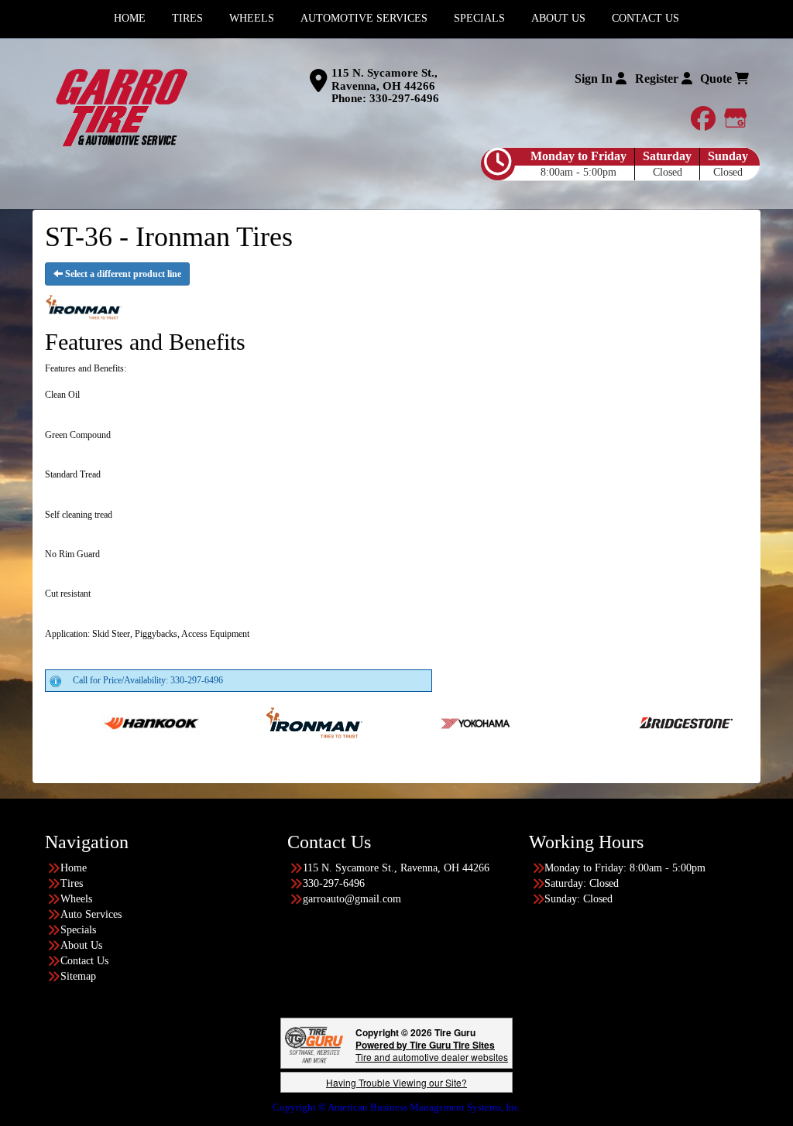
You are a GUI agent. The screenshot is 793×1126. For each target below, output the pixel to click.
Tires (71, 883)
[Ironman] (278, 722)
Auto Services (91, 914)
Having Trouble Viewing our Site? (396, 1082)
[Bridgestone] (651, 722)
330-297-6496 (404, 98)
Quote (717, 78)
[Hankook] (116, 722)
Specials (78, 930)
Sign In (595, 78)
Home (73, 868)
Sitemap (78, 976)
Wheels (76, 899)
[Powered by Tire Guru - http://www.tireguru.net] (314, 1043)
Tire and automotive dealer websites (431, 1050)
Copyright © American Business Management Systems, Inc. (397, 1107)
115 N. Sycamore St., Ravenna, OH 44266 (384, 79)
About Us (81, 945)
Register (658, 78)
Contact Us (84, 961)
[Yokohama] (441, 722)
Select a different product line (122, 274)
